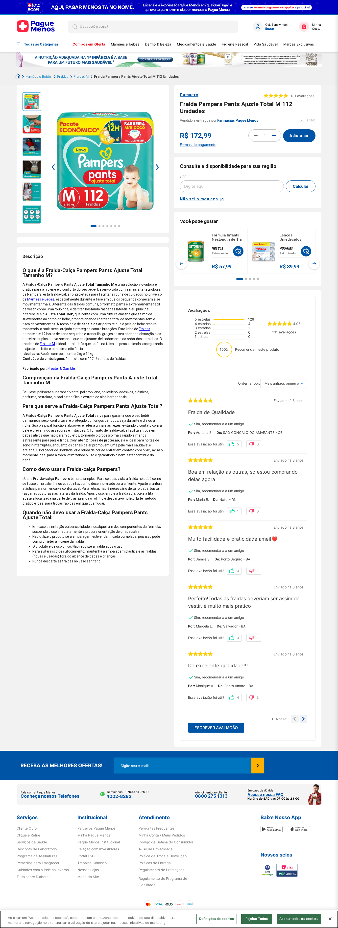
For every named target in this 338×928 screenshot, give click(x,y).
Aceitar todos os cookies (298, 919)
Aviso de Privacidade (155, 849)
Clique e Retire (28, 835)
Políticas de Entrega (155, 863)
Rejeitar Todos (256, 919)
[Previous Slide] (181, 263)
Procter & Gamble (61, 369)
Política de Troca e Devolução (163, 856)
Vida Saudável (266, 44)
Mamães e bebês (125, 44)
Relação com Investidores (98, 849)
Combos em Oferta (88, 44)
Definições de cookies (216, 919)
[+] (274, 136)
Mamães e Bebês (38, 76)
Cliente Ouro (27, 828)
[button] (239, 279)
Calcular (301, 186)
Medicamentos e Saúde (196, 44)
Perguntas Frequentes (156, 828)
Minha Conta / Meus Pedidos (162, 835)
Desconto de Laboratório (37, 849)
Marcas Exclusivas (298, 44)
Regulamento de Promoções (161, 870)
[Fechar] (330, 918)
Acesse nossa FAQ (265, 794)
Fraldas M (81, 76)
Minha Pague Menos (93, 835)
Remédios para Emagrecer (38, 863)
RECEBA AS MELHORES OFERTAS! (61, 765)
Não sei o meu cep (199, 199)
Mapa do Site (88, 877)
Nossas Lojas (88, 870)
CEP (183, 177)
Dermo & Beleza (158, 44)
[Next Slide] (314, 263)
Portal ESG (86, 856)
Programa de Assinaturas (37, 856)
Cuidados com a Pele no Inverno (43, 870)
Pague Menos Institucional (98, 842)
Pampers (189, 95)
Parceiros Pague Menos (96, 828)
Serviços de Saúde (32, 842)
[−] (256, 136)
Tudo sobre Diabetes (33, 877)
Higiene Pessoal (235, 44)
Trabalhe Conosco (92, 863)
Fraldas (62, 76)
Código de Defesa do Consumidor (166, 842)
